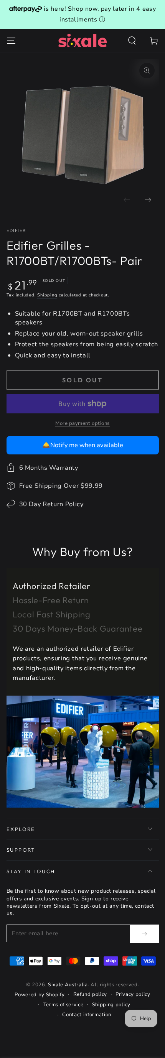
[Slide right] (148, 200)
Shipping (47, 295)
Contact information (86, 1014)
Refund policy (90, 994)
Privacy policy (133, 994)
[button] (132, 41)
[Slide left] (127, 200)
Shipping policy (111, 1004)
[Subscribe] (144, 934)
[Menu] (11, 41)
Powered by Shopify (39, 994)
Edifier (16, 231)
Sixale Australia (68, 984)
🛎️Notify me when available (82, 445)
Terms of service (63, 1004)
